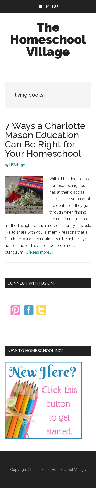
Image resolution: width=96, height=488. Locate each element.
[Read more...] (41, 252)
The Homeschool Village (48, 39)
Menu (52, 6)
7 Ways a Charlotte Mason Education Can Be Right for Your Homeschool (45, 139)
